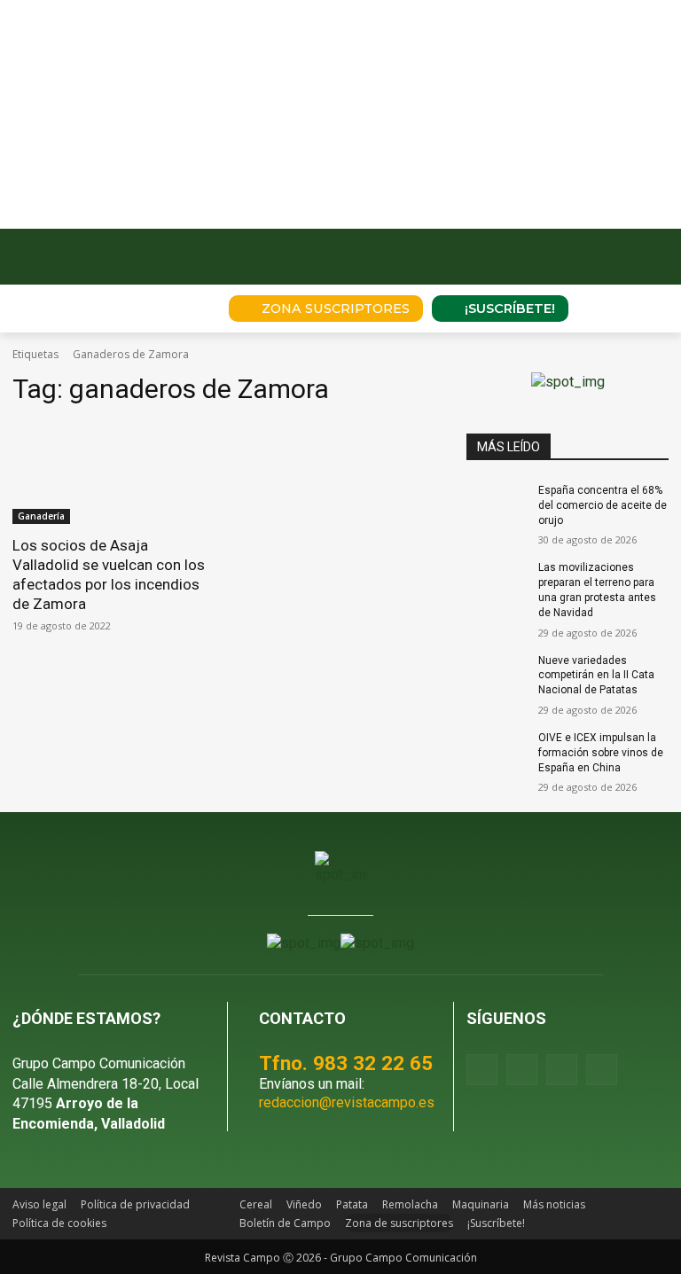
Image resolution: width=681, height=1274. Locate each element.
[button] (190, 308)
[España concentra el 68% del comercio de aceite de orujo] (496, 504)
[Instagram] (521, 1069)
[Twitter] (601, 1069)
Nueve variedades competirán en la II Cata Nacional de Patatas (596, 675)
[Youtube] (561, 1069)
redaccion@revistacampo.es (346, 1102)
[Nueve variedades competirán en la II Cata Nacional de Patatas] (496, 674)
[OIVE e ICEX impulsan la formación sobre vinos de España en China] (496, 752)
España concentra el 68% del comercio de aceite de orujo (602, 505)
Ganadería (41, 516)
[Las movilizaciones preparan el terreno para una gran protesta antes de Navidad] (496, 581)
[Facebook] (481, 1069)
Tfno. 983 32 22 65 (346, 1063)
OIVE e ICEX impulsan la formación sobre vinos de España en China (600, 752)
